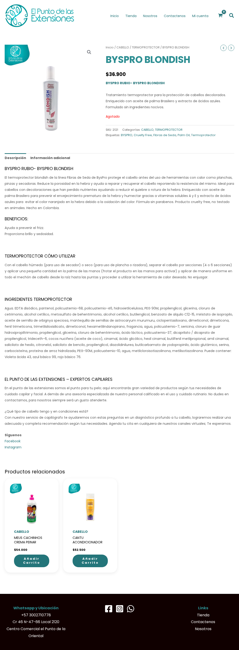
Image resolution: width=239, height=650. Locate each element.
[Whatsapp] (131, 609)
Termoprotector (203, 135)
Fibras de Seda (164, 135)
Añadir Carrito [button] (31, 560)
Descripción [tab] (15, 158)
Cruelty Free (143, 135)
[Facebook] (109, 609)
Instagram (13, 447)
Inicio (110, 47)
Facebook (13, 441)
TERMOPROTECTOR (146, 47)
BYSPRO (126, 135)
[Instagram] (120, 609)
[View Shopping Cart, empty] (220, 16)
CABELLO (122, 47)
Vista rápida (31, 523)
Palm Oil (184, 135)
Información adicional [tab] (50, 158)
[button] (231, 16)
